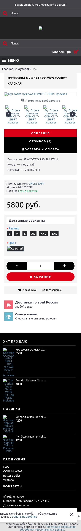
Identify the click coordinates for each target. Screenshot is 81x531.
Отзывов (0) (40, 141)
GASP (7, 466)
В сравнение (54, 290)
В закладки (29, 290)
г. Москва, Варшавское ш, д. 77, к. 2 (26, 500)
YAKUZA (8, 479)
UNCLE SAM (36, 183)
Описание (40, 133)
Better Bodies (12, 475)
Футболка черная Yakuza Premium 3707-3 (31, 417)
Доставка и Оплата (40, 149)
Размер (14, 228)
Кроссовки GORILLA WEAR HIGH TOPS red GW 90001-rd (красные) (31, 349)
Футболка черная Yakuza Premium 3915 (31, 436)
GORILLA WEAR (13, 471)
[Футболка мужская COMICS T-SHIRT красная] (13, 113)
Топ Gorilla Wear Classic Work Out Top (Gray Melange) (31, 380)
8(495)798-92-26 (13, 496)
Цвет (12, 243)
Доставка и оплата (16, 505)
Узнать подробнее (24, 516)
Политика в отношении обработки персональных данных (47, 528)
